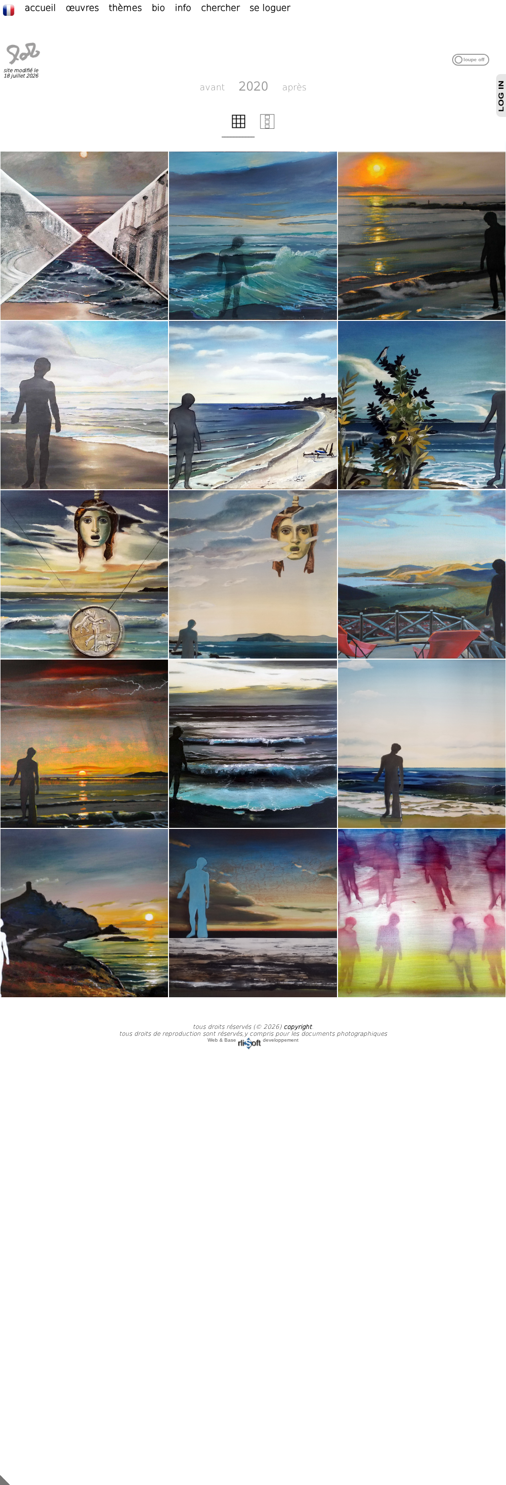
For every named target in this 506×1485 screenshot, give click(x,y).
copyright (298, 1026)
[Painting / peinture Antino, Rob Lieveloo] (253, 236)
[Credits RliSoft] (249, 1040)
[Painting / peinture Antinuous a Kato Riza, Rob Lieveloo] (422, 236)
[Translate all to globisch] (13, 9)
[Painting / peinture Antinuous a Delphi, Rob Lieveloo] (422, 574)
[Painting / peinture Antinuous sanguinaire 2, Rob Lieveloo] (253, 913)
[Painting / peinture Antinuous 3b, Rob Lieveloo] (84, 574)
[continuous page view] (267, 126)
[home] (23, 64)
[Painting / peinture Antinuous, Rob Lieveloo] (84, 405)
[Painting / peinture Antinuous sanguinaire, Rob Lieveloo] (84, 913)
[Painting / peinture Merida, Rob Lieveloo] (84, 236)
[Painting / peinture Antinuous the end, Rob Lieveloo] (422, 913)
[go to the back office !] (5, 1479)
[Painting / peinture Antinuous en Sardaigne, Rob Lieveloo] (253, 744)
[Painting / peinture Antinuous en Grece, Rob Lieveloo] (253, 574)
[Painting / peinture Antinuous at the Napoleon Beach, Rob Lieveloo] (422, 744)
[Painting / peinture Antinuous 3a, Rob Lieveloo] (422, 405)
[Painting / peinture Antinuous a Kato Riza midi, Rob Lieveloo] (253, 405)
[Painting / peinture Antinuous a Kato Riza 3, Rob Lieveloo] (84, 744)
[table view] (238, 126)
